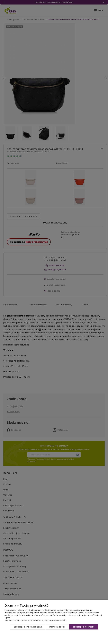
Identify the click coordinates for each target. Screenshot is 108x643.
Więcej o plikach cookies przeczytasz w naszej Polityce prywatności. (35, 620)
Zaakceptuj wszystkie (83, 626)
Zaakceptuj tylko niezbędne (28, 626)
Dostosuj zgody (57, 626)
